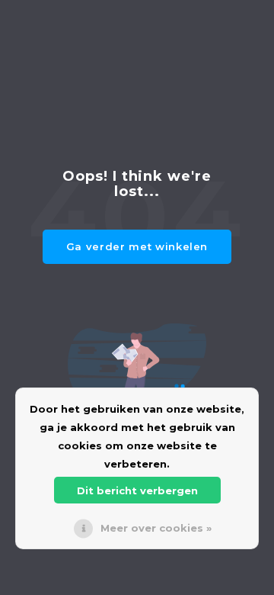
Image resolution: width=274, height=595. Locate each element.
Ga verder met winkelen (137, 246)
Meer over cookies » (156, 528)
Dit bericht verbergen (137, 490)
